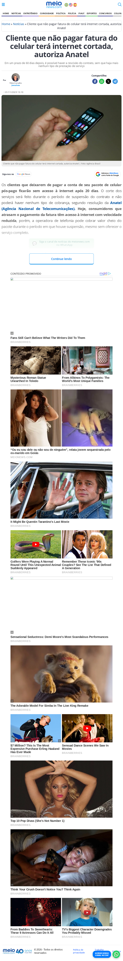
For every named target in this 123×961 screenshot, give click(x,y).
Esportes (92, 13)
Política (60, 13)
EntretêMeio (30, 13)
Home (6, 13)
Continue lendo (61, 259)
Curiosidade (47, 13)
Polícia (72, 13)
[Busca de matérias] (120, 5)
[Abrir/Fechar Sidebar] (3, 4)
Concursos (105, 13)
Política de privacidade (79, 951)
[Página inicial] (54, 4)
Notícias (16, 13)
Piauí (81, 13)
